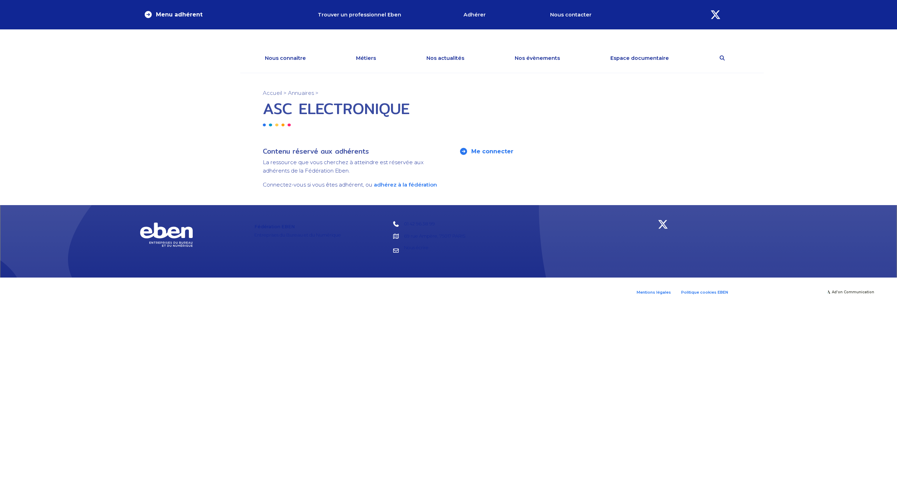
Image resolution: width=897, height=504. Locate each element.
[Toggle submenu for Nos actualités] (474, 58)
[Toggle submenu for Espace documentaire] (679, 58)
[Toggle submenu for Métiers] (386, 58)
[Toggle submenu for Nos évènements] (570, 58)
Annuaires (301, 93)
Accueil (272, 93)
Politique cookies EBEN (704, 292)
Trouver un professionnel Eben (359, 15)
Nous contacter (570, 15)
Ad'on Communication (853, 292)
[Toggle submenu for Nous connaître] (316, 58)
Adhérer (475, 15)
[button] (173, 14)
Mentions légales (654, 292)
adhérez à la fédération (405, 184)
